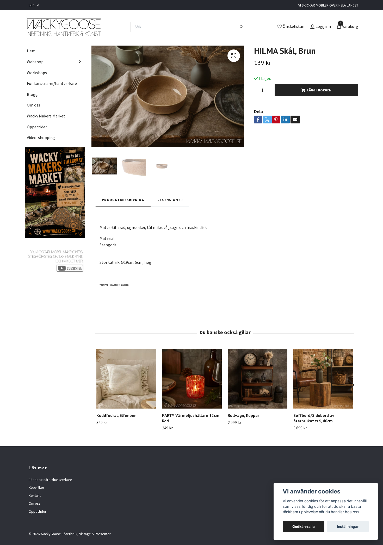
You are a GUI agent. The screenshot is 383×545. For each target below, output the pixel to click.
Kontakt (35, 495)
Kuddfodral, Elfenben (116, 415)
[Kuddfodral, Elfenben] (126, 379)
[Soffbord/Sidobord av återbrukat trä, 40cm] (323, 379)
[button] (350, 385)
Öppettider (37, 126)
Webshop (35, 61)
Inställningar (348, 526)
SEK (32, 5)
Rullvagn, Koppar (243, 415)
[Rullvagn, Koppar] (257, 379)
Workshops (37, 72)
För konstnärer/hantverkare (52, 83)
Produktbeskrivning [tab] (123, 200)
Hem (31, 50)
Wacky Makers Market (46, 115)
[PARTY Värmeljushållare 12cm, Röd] (192, 379)
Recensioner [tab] (170, 200)
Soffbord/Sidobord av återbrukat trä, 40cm (313, 418)
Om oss (33, 105)
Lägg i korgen (319, 90)
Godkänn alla (303, 526)
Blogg (32, 94)
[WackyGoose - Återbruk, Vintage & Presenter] (63, 26)
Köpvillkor (36, 487)
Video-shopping (41, 137)
